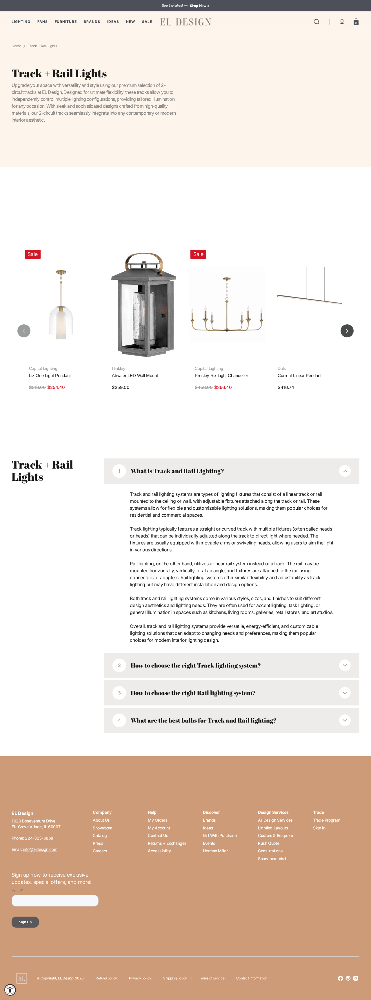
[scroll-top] (358, 970)
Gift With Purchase (220, 835)
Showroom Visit (272, 858)
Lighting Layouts (273, 827)
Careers (100, 850)
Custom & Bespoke (275, 835)
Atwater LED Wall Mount (135, 375)
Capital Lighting (43, 368)
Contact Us (158, 835)
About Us (101, 820)
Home (16, 46)
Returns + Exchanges (167, 843)
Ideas (208, 827)
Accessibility (159, 850)
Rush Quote (268, 843)
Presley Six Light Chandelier (221, 375)
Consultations (270, 850)
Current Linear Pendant (299, 375)
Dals (282, 368)
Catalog (100, 835)
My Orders (158, 820)
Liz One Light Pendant (50, 375)
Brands (209, 820)
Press (98, 843)
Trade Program (326, 820)
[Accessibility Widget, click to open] (10, 990)
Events (209, 843)
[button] (316, 22)
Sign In (319, 827)
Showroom (102, 827)
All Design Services (275, 820)
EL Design (66, 978)
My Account (159, 827)
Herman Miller (215, 850)
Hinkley (118, 368)
